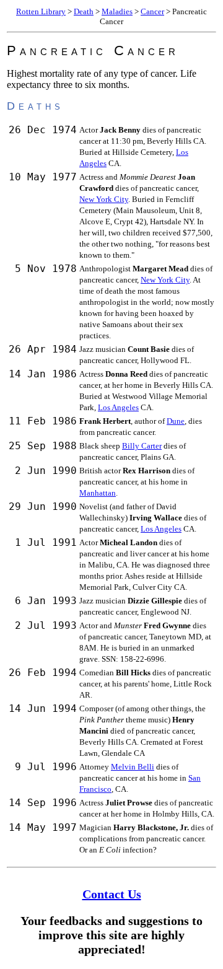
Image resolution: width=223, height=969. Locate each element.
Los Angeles (118, 407)
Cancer (152, 11)
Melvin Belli (132, 766)
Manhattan (97, 493)
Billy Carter (142, 445)
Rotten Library (41, 11)
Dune (176, 421)
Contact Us (111, 894)
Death (84, 11)
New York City (103, 199)
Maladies (117, 11)
